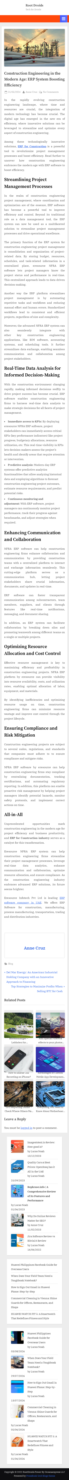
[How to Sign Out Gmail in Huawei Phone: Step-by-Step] (17, 1386)
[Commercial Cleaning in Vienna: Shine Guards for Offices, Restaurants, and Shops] (17, 1411)
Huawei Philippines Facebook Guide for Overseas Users (39, 1338)
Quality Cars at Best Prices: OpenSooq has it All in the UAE (41, 1167)
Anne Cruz (31, 91)
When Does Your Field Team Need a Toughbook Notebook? (41, 1362)
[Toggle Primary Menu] (63, 18)
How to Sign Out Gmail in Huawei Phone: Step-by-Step (42, 1387)
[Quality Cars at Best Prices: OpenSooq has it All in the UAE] (17, 1166)
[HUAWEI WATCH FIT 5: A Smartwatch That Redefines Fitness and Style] (17, 1440)
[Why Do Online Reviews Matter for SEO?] (17, 1220)
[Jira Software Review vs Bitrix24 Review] (17, 1240)
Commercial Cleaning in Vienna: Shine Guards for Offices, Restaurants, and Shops (34, 1302)
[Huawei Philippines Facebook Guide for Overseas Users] (17, 1337)
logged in (26, 1127)
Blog (10, 963)
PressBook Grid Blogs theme (40, 1475)
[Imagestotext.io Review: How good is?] (17, 1146)
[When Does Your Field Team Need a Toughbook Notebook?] (17, 1362)
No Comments (51, 92)
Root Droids (34, 5)
